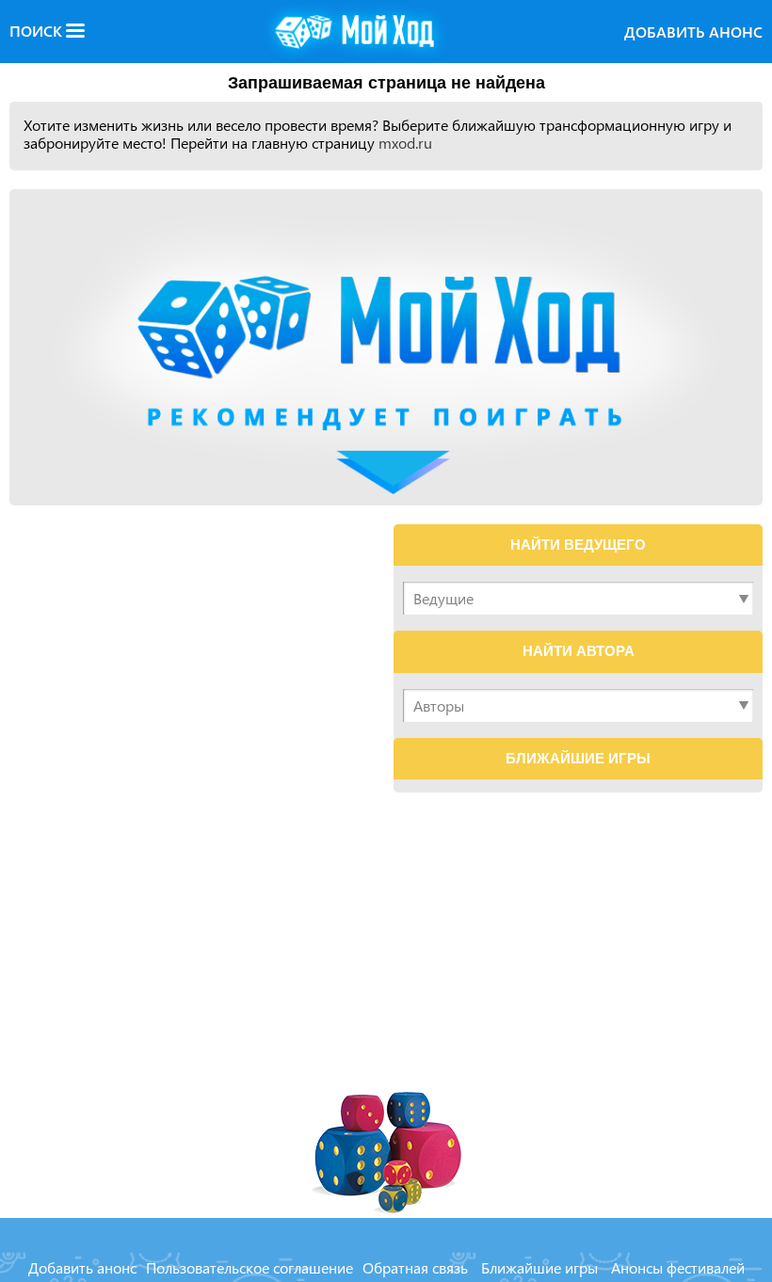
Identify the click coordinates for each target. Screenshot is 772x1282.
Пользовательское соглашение (249, 1267)
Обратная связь (415, 1267)
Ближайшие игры (539, 1267)
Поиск (37, 31)
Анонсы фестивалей (678, 1267)
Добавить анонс (693, 31)
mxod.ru (405, 142)
